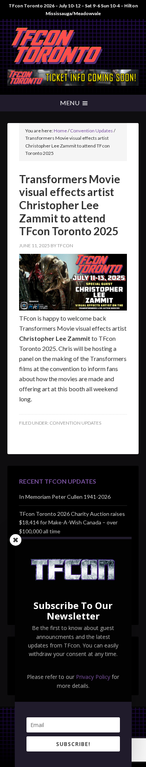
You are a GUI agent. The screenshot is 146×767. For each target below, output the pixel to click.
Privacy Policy (93, 676)
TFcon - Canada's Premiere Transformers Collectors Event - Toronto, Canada (73, 46)
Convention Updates (75, 423)
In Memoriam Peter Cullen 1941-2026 (65, 496)
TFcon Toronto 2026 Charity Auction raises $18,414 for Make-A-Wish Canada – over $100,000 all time (72, 522)
